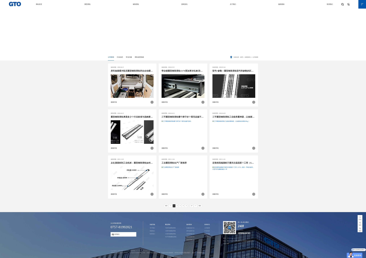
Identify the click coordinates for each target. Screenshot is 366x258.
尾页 (200, 205)
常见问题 (129, 57)
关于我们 (233, 4)
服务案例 (281, 4)
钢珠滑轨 (136, 4)
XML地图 (151, 250)
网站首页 (39, 4)
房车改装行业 (190, 231)
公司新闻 (111, 57)
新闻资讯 (184, 4)
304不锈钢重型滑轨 (170, 237)
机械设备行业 (190, 228)
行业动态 (120, 57)
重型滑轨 (87, 4)
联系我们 (330, 4)
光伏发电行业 (190, 234)
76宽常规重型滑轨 (170, 228)
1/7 (191, 205)
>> (195, 205)
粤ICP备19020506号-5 (142, 250)
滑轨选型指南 (139, 57)
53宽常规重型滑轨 (170, 231)
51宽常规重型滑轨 (170, 234)
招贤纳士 (152, 231)
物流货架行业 (190, 237)
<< (170, 205)
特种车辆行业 (190, 239)
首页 (241, 57)
